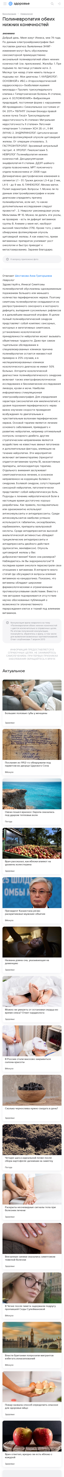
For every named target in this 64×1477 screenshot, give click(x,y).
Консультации (9, 14)
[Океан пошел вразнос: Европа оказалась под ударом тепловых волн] (32, 801)
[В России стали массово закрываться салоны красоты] (32, 1048)
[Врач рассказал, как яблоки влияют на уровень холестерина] (32, 851)
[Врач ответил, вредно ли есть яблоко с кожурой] (32, 1444)
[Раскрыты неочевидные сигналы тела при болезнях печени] (32, 1197)
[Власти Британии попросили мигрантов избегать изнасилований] (32, 1345)
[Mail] (10, 3)
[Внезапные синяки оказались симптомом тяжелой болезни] (32, 1246)
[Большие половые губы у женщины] (32, 703)
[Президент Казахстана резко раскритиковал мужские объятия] (32, 900)
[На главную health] (21, 3)
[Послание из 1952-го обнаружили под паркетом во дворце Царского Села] (32, 752)
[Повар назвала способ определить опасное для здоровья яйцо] (32, 1394)
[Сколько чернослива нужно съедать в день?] (32, 1098)
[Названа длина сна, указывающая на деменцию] (32, 950)
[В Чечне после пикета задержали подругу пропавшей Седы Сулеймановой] (32, 1295)
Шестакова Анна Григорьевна (33, 275)
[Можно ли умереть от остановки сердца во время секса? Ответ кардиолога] (32, 999)
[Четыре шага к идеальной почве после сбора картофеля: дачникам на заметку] (32, 1147)
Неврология (27, 14)
